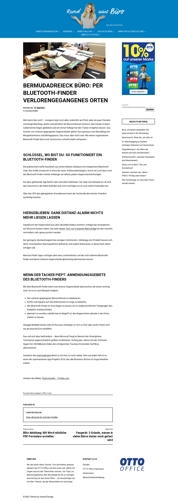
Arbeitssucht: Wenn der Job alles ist (137, 137)
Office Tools (47, 393)
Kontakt (86, 465)
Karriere (67, 31)
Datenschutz (88, 473)
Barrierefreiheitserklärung (93, 477)
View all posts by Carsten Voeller (42, 417)
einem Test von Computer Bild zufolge (77, 228)
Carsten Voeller (31, 111)
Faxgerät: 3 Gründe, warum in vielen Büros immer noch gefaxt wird (93, 435)
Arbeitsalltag (84, 31)
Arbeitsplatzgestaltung (131, 31)
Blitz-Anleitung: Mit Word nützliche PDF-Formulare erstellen (44, 433)
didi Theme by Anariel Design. (39, 496)
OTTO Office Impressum (93, 469)
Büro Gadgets (36, 393)
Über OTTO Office (90, 35)
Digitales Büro (104, 31)
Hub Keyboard (44, 355)
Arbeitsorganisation (47, 31)
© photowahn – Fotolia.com (55, 378)
